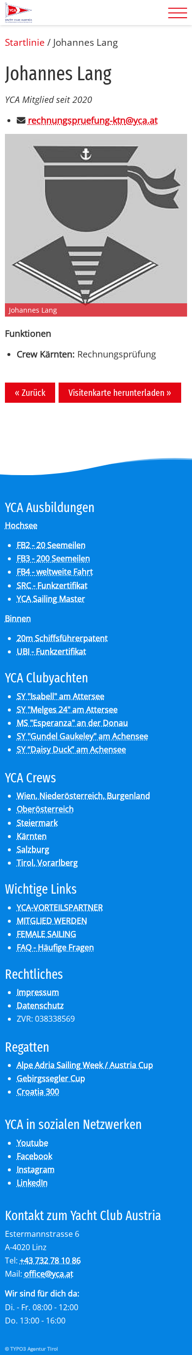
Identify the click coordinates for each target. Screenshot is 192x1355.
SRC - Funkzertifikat (52, 585)
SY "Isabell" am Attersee (60, 696)
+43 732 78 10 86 (50, 1260)
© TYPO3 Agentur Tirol (31, 1348)
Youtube (32, 1142)
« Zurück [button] (30, 392)
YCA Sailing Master (51, 598)
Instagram (36, 1169)
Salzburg (33, 849)
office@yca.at (48, 1273)
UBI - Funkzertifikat (51, 651)
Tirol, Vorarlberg (47, 862)
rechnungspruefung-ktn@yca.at (93, 120)
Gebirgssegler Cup (51, 1078)
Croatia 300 (38, 1091)
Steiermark (37, 822)
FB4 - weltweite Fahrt (55, 571)
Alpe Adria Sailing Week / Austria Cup (85, 1065)
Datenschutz (40, 1005)
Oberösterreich (45, 809)
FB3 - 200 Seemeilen (53, 558)
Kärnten (32, 836)
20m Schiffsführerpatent (62, 638)
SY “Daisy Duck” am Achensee (71, 749)
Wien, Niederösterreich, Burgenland (83, 795)
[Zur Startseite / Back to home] (18, 19)
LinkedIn (32, 1182)
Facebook (34, 1156)
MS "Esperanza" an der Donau (72, 722)
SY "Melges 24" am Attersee (67, 709)
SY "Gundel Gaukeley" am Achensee (82, 736)
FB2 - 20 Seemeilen (51, 545)
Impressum (38, 992)
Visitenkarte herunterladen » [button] (119, 392)
